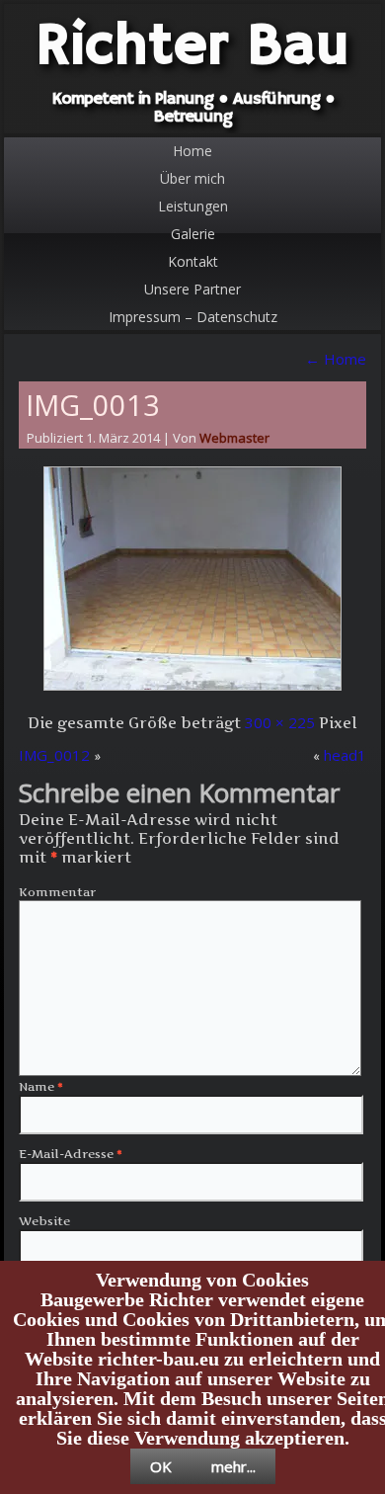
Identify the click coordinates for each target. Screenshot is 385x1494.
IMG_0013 (93, 404)
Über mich (192, 178)
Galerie (193, 233)
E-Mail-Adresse (70, 1153)
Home (192, 150)
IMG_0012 (54, 755)
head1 (345, 755)
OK (161, 1466)
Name (41, 1086)
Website (44, 1220)
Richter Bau (192, 47)
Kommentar (57, 891)
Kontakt (193, 261)
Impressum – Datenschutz (193, 316)
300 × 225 (280, 722)
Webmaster (234, 438)
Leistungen (193, 206)
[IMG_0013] (192, 690)
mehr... (233, 1466)
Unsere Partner (192, 289)
